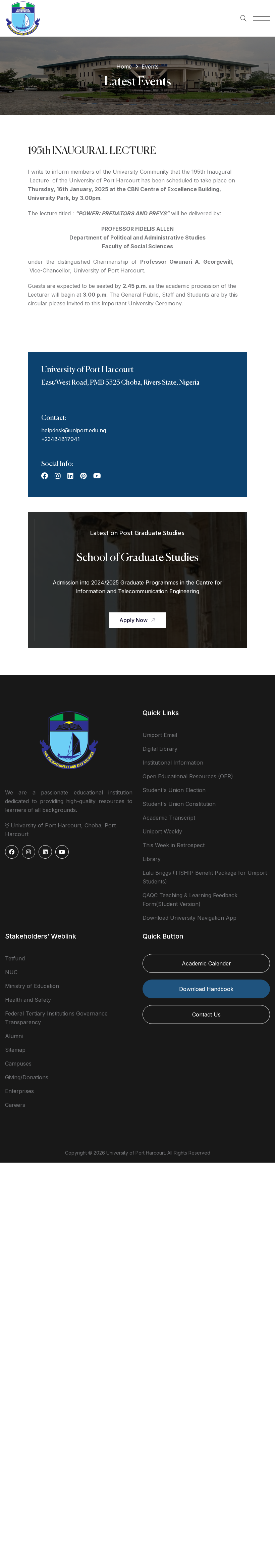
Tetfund (15, 958)
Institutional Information (173, 762)
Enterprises (19, 1091)
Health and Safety (28, 999)
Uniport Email (160, 735)
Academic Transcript (169, 817)
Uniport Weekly (162, 831)
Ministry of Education (32, 986)
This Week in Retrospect (174, 845)
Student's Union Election (174, 790)
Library (152, 859)
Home (124, 66)
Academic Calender (206, 963)
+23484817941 (60, 439)
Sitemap (15, 1049)
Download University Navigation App (189, 917)
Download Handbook (206, 989)
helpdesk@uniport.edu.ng (73, 430)
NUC (11, 972)
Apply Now (133, 620)
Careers (15, 1104)
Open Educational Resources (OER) (188, 776)
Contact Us (206, 1014)
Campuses (18, 1063)
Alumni (14, 1036)
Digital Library (160, 748)
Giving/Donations (26, 1077)
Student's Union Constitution (179, 803)
